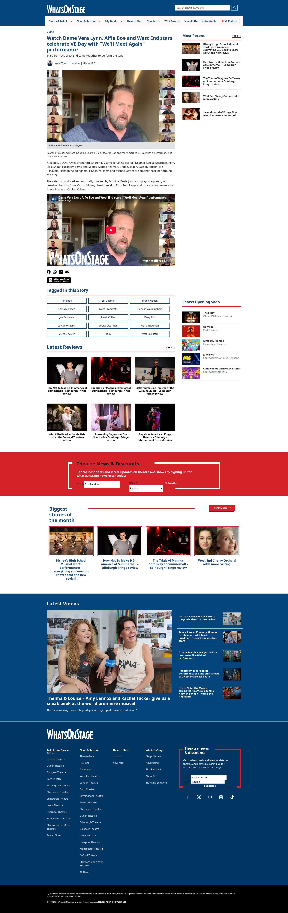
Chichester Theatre (57, 792)
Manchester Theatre (58, 818)
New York (118, 762)
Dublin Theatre (55, 765)
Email (80, 484)
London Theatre (56, 759)
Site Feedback (153, 769)
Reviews (84, 762)
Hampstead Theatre (214, 344)
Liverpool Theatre (57, 812)
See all (236, 36)
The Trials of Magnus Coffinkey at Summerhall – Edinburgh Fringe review (168, 564)
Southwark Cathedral (215, 372)
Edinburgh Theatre (57, 798)
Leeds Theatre (55, 805)
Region (133, 483)
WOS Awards (172, 21)
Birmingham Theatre (58, 785)
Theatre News (88, 756)
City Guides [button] (112, 21)
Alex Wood (61, 63)
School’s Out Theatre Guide (200, 21)
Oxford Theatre (88, 855)
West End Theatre (90, 776)
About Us (151, 776)
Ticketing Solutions (156, 782)
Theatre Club (134, 21)
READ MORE (221, 507)
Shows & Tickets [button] (59, 21)
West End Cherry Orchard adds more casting (217, 562)
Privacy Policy (104, 902)
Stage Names (153, 756)
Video (50, 32)
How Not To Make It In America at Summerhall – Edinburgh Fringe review (120, 564)
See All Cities (54, 835)
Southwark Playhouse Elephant (221, 358)
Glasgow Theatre (56, 772)
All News (84, 872)
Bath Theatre (54, 779)
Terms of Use (120, 902)
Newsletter (153, 21)
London (75, 63)
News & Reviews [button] (87, 21)
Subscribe (171, 483)
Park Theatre (210, 330)
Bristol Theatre (88, 802)
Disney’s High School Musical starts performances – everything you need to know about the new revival (71, 569)
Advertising (152, 762)
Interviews (86, 769)
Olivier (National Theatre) (217, 316)
